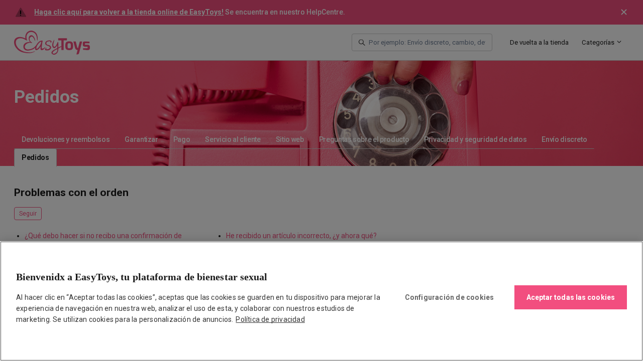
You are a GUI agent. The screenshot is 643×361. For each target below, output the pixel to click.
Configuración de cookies (449, 297)
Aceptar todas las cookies (570, 297)
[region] (321, 301)
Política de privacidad (270, 319)
